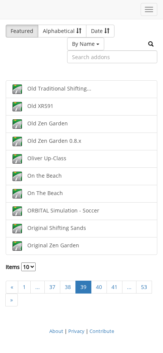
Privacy (76, 331)
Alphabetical (59, 30)
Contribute (101, 331)
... (37, 287)
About (56, 331)
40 (99, 287)
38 (68, 287)
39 (83, 287)
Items (13, 266)
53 (144, 287)
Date (97, 30)
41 (114, 287)
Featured (22, 30)
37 (52, 287)
